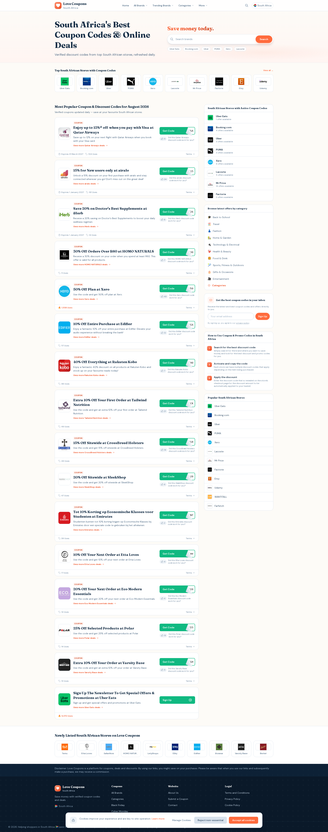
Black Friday (118, 805)
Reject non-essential (210, 820)
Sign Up (262, 316)
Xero (228, 49)
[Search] (247, 5)
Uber (206, 49)
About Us (173, 792)
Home (125, 5)
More (202, 5)
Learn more (158, 818)
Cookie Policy (232, 805)
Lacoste (240, 49)
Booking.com (191, 49)
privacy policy (242, 323)
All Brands (139, 5)
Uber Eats (174, 49)
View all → (268, 70)
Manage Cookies (181, 820)
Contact (172, 805)
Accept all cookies (243, 820)
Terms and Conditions (237, 792)
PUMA (217, 49)
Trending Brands (162, 5)
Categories (185, 5)
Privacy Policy (232, 799)
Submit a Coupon (178, 799)
